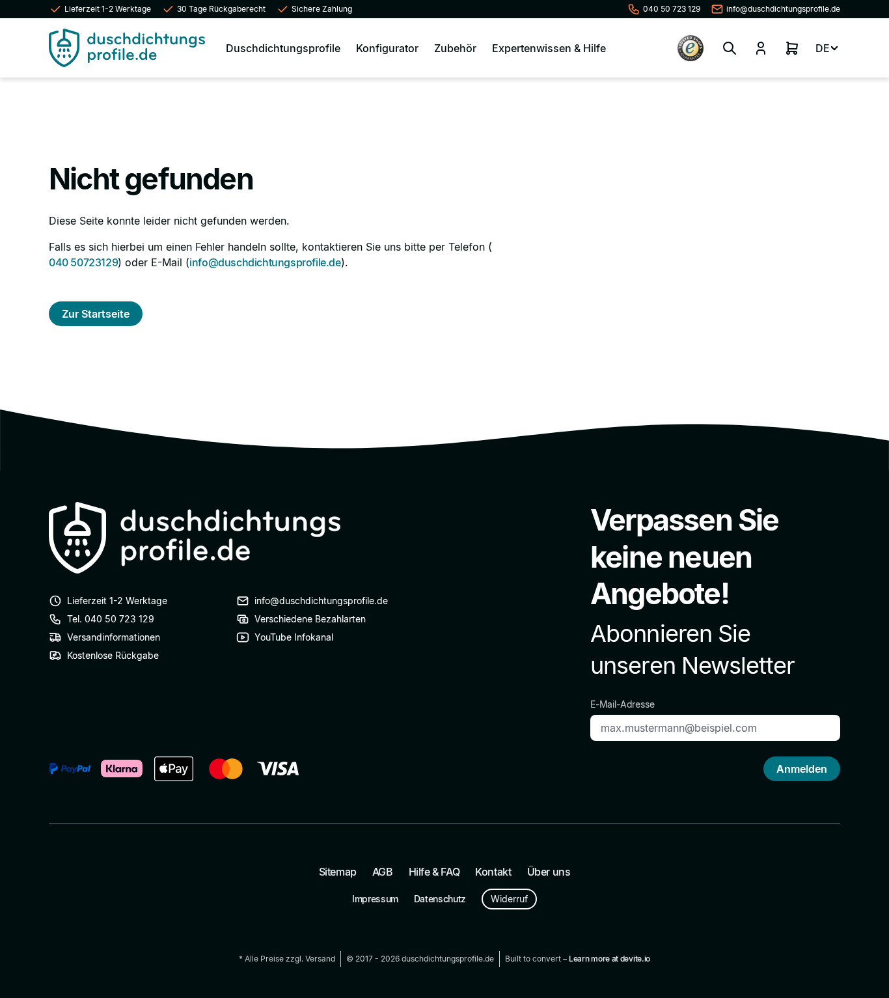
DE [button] (822, 48)
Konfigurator (387, 48)
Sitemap (338, 871)
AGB (382, 871)
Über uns (549, 871)
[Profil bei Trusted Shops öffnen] (690, 48)
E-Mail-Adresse (622, 704)
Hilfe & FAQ (434, 871)
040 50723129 (83, 262)
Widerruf (509, 898)
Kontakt (493, 871)
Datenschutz (440, 898)
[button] (729, 48)
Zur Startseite (96, 313)
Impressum (375, 898)
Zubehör (455, 48)
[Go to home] (127, 48)
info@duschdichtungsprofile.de (264, 262)
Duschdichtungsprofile (283, 48)
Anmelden (801, 768)
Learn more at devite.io (609, 958)
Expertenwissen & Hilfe (549, 48)
